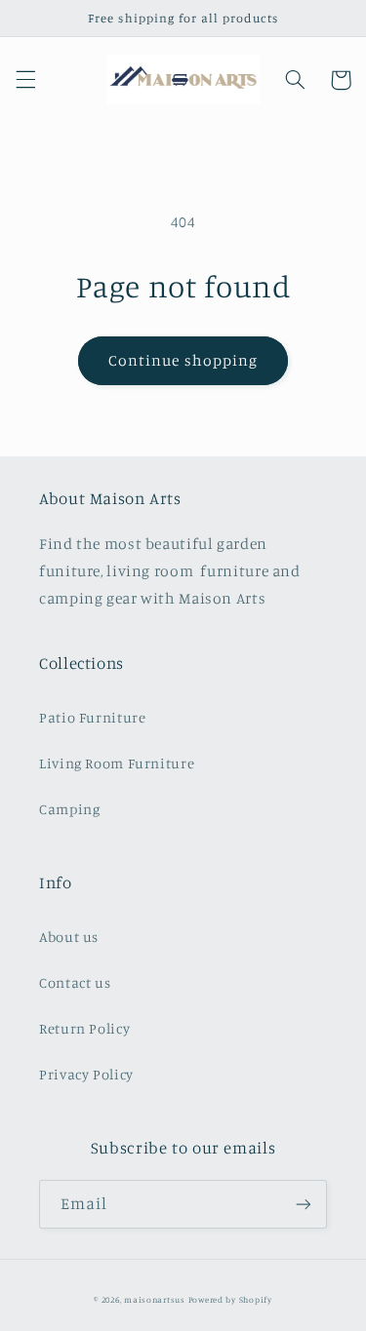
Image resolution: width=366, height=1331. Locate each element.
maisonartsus (154, 1299)
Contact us (74, 982)
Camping (69, 809)
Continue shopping (183, 360)
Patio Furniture (92, 717)
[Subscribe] (303, 1204)
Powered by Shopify (230, 1299)
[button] (25, 80)
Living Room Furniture (116, 763)
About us (69, 936)
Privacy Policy (86, 1074)
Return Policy (84, 1028)
